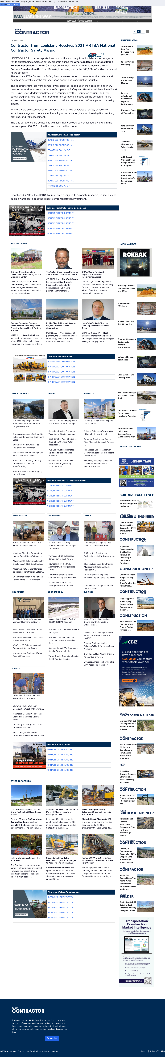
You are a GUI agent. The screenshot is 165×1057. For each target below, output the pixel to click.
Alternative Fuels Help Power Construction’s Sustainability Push (129, 178)
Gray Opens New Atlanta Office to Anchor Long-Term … (99, 655)
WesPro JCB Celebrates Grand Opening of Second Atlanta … (27, 646)
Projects (89, 393)
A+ (142, 31)
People (52, 393)
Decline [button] (3, 4)
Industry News (19, 243)
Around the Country (131, 446)
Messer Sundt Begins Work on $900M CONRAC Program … (62, 620)
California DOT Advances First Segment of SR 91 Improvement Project (128, 528)
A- (135, 31)
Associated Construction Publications (24, 1051)
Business (88, 592)
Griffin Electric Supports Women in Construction (98, 587)
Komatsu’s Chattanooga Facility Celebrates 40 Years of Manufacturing (27, 463)
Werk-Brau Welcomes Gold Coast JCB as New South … (28, 639)
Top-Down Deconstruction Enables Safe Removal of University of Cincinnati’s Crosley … (127, 554)
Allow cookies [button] (13, 4)
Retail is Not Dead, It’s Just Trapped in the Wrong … (128, 503)
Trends (87, 515)
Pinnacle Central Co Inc (60, 749)
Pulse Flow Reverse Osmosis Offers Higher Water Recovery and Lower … (127, 776)
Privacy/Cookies (157, 1051)
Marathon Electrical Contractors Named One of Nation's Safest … (27, 554)
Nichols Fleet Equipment (60, 213)
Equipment (18, 592)
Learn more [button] (73, 1)
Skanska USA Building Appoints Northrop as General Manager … (63, 422)
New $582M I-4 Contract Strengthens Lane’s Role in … (61, 584)
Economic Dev (55, 592)
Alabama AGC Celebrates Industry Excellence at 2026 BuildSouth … (28, 562)
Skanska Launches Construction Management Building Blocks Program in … (98, 567)
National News (129, 40)
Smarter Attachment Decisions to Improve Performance (127, 98)
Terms (144, 1051)
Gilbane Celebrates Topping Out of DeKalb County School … (98, 432)
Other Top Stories (21, 781)
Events (16, 668)
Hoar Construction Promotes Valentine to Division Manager (62, 432)
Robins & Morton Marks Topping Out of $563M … (27, 473)
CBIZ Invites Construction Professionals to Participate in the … (99, 556)
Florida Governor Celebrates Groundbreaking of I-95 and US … (63, 576)
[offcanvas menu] (148, 31)
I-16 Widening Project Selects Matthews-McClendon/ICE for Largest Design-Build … (26, 423)
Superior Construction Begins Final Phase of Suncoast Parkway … (99, 442)
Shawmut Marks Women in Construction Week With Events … (28, 707)
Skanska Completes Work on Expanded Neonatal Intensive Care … (61, 640)
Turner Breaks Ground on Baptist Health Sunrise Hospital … (63, 657)
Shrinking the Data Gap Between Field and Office (126, 288)
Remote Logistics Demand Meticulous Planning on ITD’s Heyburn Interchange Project (127, 827)
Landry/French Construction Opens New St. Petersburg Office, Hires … (97, 622)
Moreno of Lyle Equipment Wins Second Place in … (27, 654)
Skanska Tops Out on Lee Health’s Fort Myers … (63, 631)
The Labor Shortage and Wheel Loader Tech (127, 395)
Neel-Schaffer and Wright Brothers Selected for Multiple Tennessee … (62, 545)
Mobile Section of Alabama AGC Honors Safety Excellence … (27, 544)
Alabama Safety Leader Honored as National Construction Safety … (28, 570)
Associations (19, 515)
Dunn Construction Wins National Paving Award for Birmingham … (28, 578)
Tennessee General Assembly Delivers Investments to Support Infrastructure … (99, 453)
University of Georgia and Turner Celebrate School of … (28, 726)
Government (55, 515)
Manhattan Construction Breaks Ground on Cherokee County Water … (27, 717)
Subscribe (52, 1038)
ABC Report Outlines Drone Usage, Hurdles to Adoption (127, 413)
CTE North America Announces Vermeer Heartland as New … (27, 620)
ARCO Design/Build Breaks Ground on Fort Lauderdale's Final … (28, 735)
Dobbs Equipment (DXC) (60, 897)
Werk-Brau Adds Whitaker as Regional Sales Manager (26, 446)
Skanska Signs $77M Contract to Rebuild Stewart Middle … (63, 649)
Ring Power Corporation (61, 361)
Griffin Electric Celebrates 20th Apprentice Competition (27, 697)
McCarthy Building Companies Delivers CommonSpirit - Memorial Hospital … (98, 463)
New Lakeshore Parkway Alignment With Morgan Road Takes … (61, 567)
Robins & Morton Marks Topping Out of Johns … (98, 422)
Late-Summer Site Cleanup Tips (127, 128)
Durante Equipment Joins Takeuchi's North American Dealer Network (99, 646)
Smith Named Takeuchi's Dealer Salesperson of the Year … (27, 631)
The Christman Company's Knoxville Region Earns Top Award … (99, 577)
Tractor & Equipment (59, 150)
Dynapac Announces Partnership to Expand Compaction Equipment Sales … (28, 437)
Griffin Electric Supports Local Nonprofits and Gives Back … (97, 544)
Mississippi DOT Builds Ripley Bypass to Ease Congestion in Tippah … (127, 604)
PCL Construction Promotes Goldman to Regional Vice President (61, 453)
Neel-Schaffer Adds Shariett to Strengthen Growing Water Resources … (62, 442)
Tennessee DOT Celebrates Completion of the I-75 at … (61, 557)
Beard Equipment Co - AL (60, 140)
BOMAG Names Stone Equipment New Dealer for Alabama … (28, 454)
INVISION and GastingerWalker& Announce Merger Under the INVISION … (98, 635)
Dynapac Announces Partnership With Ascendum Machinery (99, 663)
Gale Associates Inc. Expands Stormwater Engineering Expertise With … (61, 463)
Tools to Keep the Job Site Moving (127, 80)
